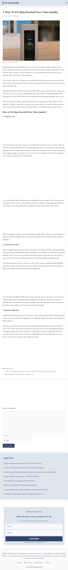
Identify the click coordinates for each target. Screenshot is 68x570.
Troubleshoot (9, 368)
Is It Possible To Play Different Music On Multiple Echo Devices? (24, 494)
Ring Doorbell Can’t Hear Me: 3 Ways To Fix (19, 374)
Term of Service (38, 562)
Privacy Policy (28, 562)
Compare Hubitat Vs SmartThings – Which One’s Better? (21, 476)
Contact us (48, 562)
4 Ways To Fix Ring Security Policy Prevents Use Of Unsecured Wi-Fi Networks (31, 371)
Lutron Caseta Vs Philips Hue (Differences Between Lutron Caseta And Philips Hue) (30, 472)
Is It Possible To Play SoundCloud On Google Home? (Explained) (24, 468)
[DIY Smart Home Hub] (10, 3)
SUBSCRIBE (34, 539)
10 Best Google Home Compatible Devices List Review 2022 (23, 463)
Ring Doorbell (13, 91)
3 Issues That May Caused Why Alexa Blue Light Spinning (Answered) (26, 489)
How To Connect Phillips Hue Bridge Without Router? (20, 485)
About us (19, 562)
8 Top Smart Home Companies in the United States (19, 481)
